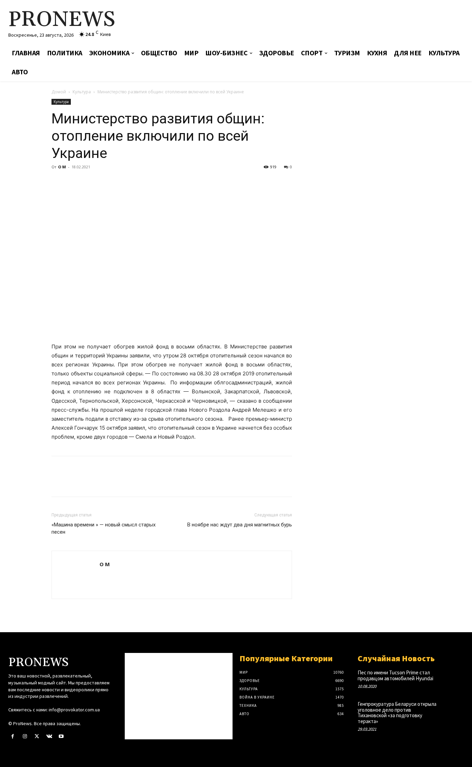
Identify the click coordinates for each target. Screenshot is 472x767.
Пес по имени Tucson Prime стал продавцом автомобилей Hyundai (395, 675)
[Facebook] (58, 182)
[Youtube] (61, 736)
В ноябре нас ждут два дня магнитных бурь (239, 525)
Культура (82, 92)
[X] (74, 182)
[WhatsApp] (106, 182)
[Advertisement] (313, 22)
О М (62, 166)
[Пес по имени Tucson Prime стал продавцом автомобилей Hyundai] (453, 679)
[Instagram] (24, 736)
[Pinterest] (90, 182)
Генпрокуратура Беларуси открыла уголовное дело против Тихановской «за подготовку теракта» (397, 712)
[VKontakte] (49, 736)
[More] (122, 182)
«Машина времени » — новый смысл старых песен (103, 528)
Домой (58, 92)
